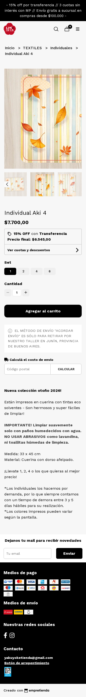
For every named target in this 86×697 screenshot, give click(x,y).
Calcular (66, 369)
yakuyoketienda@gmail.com (28, 658)
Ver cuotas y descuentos (28, 250)
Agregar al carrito (43, 311)
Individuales (61, 48)
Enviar (69, 553)
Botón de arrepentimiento (26, 663)
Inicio (10, 48)
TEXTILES (33, 48)
